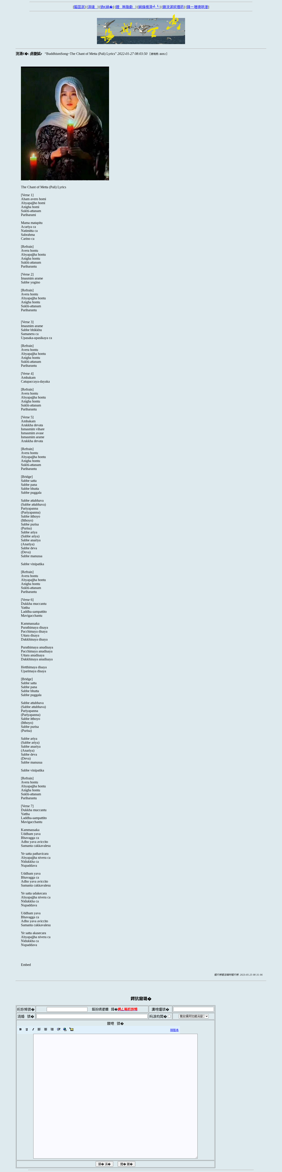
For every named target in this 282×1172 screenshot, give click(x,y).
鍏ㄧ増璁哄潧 (197, 7)
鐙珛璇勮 (125, 7)
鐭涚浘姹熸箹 (173, 7)
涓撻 (92, 7)
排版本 (174, 1030)
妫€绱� (106, 7)
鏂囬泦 (79, 7)
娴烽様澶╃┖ (149, 7)
